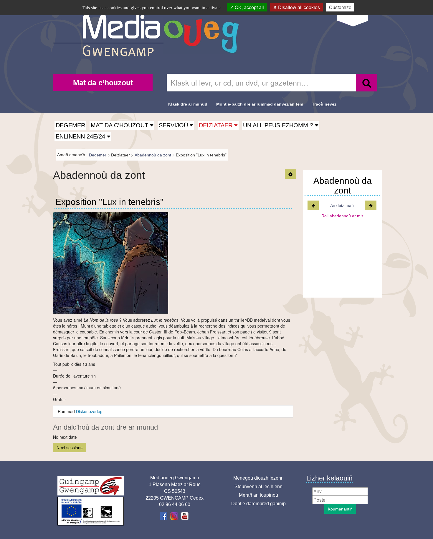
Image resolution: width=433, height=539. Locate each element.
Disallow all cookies (298, 7)
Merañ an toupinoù (258, 495)
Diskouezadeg (89, 411)
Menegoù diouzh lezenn (258, 477)
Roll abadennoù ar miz (342, 215)
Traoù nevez (324, 104)
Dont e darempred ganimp (258, 503)
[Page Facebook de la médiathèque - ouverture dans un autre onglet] (164, 515)
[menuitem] (103, 82)
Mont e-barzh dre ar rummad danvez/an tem (259, 104)
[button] (122, 125)
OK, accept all (249, 7)
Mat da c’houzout (103, 83)
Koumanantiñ (340, 509)
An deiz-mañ (342, 205)
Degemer (70, 125)
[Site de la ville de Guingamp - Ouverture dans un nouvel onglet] (90, 485)
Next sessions (69, 447)
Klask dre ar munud (187, 104)
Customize (340, 7)
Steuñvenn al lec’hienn (258, 486)
